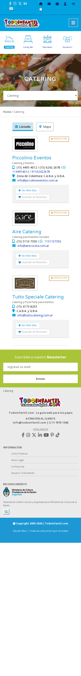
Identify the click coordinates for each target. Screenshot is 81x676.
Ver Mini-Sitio (29, 190)
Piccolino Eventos (31, 158)
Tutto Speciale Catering (38, 297)
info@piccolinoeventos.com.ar (37, 180)
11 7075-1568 (59, 422)
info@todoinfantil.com (29, 422)
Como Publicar (19, 453)
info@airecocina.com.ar (33, 246)
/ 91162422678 (40, 172)
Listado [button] (25, 127)
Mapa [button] (47, 127)
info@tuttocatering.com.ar (35, 315)
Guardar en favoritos (34, 197)
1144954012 (21, 172)
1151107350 (52, 241)
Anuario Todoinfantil (22, 472)
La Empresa (17, 466)
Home (7, 112)
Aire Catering (26, 232)
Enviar (40, 379)
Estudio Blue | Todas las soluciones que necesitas (40, 530)
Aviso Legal (17, 460)
